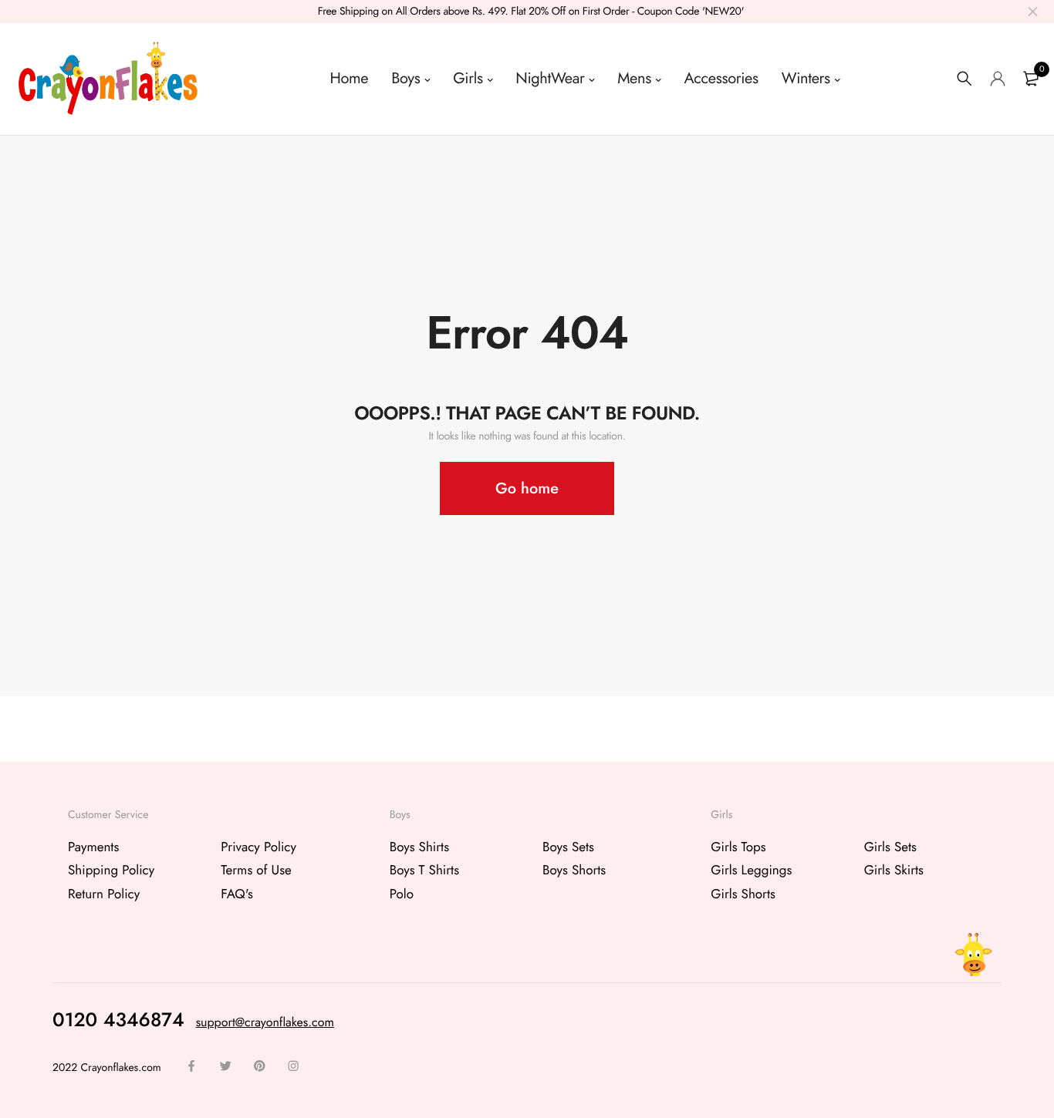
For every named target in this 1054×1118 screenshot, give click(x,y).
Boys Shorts (574, 870)
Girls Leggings (751, 870)
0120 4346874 (118, 1019)
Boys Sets (568, 846)
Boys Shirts (419, 846)
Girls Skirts (894, 870)
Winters (806, 78)
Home (349, 78)
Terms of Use (256, 870)
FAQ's (236, 893)
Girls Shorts (743, 893)
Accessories (721, 78)
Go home (527, 488)
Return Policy (104, 893)
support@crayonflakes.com (265, 1022)
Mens (634, 78)
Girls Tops (738, 846)
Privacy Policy (258, 846)
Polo (402, 893)
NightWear (549, 78)
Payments (93, 846)
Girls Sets (890, 846)
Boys (405, 78)
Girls (467, 78)
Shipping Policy (111, 870)
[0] (1031, 78)
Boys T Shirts (424, 870)
